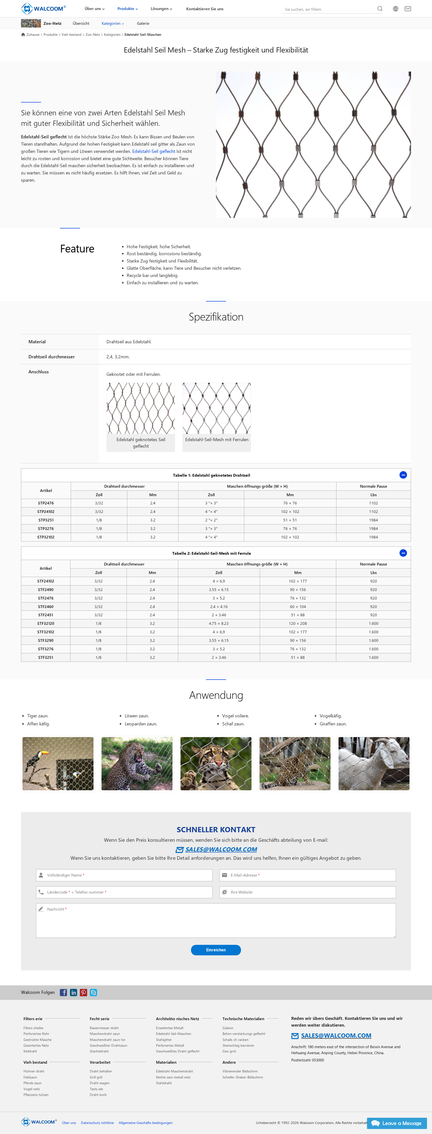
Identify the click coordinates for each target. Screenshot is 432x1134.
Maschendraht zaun (105, 1033)
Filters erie (33, 1018)
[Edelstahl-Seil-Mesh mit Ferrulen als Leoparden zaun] (295, 763)
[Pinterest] (85, 994)
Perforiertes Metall (170, 1045)
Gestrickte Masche (38, 1039)
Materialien (166, 1062)
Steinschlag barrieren (238, 1045)
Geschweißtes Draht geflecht (178, 1051)
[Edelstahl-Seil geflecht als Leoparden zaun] (137, 763)
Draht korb (98, 1094)
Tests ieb (96, 1088)
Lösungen (159, 8)
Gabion (228, 1027)
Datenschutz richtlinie (97, 1122)
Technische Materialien (243, 1018)
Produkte (126, 8)
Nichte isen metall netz (173, 1077)
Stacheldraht (99, 1051)
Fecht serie (100, 1018)
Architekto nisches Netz (177, 1018)
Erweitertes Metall (169, 1027)
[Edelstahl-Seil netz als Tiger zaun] (216, 763)
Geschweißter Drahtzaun (108, 1045)
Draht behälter (101, 1071)
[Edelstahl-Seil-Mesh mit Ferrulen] (217, 408)
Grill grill (96, 1077)
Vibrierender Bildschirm (240, 1071)
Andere (229, 1062)
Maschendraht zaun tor (108, 1039)
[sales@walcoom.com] (408, 9)
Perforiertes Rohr (36, 1033)
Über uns (93, 8)
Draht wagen (100, 1082)
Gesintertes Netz (36, 1045)
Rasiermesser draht (104, 1027)
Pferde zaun (33, 1082)
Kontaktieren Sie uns (205, 8)
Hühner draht (34, 1071)
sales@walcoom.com (221, 849)
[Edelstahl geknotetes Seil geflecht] (141, 408)
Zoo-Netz (93, 34)
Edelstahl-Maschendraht (174, 1071)
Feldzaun (30, 1077)
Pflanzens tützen (36, 1094)
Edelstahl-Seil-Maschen (173, 1033)
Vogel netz (32, 1088)
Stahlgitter (164, 1039)
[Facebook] (65, 994)
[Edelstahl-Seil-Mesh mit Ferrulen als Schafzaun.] (374, 763)
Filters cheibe (33, 1027)
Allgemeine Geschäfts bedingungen (145, 1122)
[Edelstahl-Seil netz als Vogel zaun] (58, 763)
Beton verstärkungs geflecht (243, 1033)
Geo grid (229, 1051)
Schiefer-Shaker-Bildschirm (242, 1077)
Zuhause (33, 34)
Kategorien (111, 23)
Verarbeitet (100, 1062)
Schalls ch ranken (235, 1039)
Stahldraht (164, 1082)
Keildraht (30, 1051)
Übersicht (81, 23)
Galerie (143, 23)
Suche (380, 8)
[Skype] (95, 994)
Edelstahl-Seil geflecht (153, 151)
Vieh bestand (72, 34)
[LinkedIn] (75, 994)
